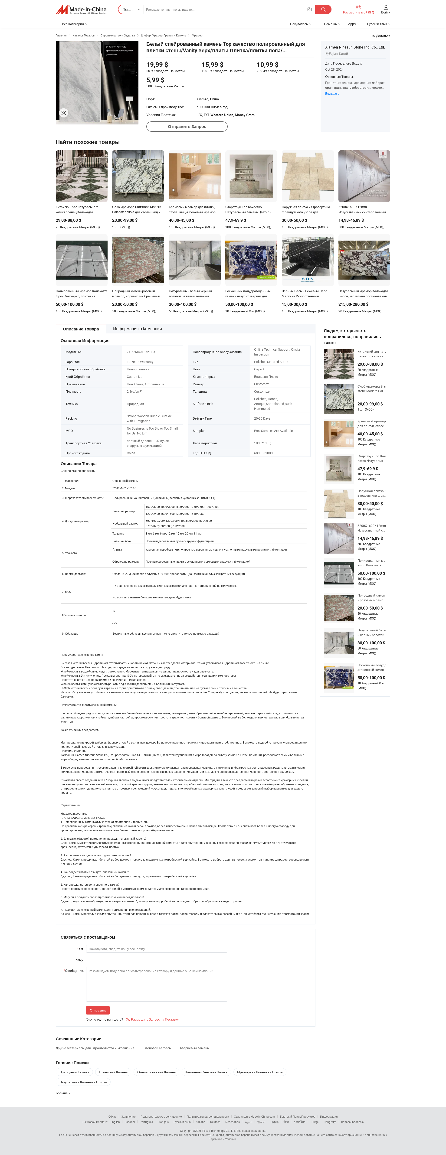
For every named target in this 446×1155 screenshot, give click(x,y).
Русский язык (182, 1122)
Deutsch (215, 1122)
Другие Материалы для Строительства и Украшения (95, 1048)
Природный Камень (74, 1072)
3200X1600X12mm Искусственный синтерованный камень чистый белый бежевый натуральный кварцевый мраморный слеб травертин (372, 528)
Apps (352, 24)
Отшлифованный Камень (156, 1072)
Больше (331, 93)
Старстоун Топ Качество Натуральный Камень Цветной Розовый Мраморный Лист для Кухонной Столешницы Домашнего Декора (371, 458)
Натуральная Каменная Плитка (83, 1082)
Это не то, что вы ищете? (104, 1019)
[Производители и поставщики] (81, 9)
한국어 (261, 1122)
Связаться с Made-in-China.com (254, 1116)
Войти (385, 12)
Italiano (200, 1122)
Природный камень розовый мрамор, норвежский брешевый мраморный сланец (371, 597)
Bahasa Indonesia (352, 1122)
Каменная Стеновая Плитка (206, 1072)
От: (80, 948)
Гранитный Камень (113, 1072)
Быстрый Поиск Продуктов (297, 1116)
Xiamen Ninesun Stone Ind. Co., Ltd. (355, 47)
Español (130, 1122)
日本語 (274, 1122)
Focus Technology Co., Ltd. (219, 1130)
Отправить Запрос (187, 126)
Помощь (330, 24)
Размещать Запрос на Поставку (152, 1019)
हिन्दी (286, 1122)
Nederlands (232, 1122)
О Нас (112, 1116)
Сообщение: (74, 970)
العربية (248, 1122)
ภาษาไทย (299, 1122)
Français (163, 1122)
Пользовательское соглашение (161, 1116)
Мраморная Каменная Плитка (260, 1072)
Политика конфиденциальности (208, 1116)
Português (146, 1122)
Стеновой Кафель (157, 1048)
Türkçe (314, 1122)
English (115, 1122)
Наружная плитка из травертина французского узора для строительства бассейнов (371, 493)
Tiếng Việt (329, 1122)
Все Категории (73, 24)
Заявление (128, 1116)
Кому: (79, 959)
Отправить (98, 1010)
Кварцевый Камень (194, 1048)
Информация (329, 1116)
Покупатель (299, 24)
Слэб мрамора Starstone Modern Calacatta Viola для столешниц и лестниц (372, 388)
